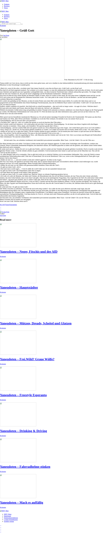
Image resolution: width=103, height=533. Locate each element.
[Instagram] (0, 525)
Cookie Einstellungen (11, 519)
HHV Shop (7, 514)
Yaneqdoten (13, 205)
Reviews (7, 6)
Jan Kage (3, 215)
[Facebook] (0, 526)
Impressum (7, 516)
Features (6, 4)
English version (9, 521)
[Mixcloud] (0, 530)
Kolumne (3, 25)
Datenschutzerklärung (11, 518)
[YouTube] (0, 528)
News (6, 8)
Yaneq (7, 205)
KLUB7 (2, 205)
